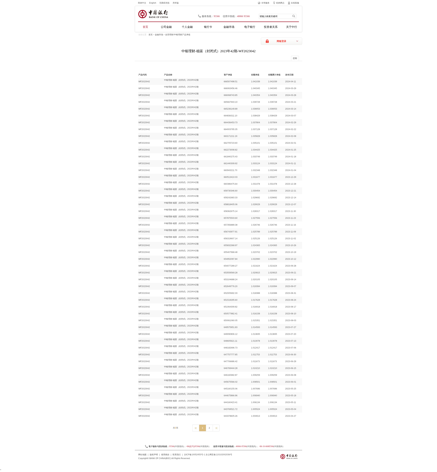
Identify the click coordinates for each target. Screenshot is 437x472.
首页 (145, 26)
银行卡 (208, 26)
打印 (295, 58)
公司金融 (166, 26)
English (152, 3)
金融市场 (228, 26)
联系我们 (177, 454)
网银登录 (281, 41)
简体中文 (142, 3)
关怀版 (176, 3)
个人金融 (187, 26)
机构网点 (280, 3)
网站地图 (142, 454)
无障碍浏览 (164, 3)
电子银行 (249, 26)
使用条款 (165, 454)
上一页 (195, 428)
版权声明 (154, 454)
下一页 (216, 428)
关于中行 (291, 26)
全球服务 (265, 3)
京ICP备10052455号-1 (194, 454)
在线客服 (295, 3)
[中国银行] (153, 14)
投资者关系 (271, 26)
